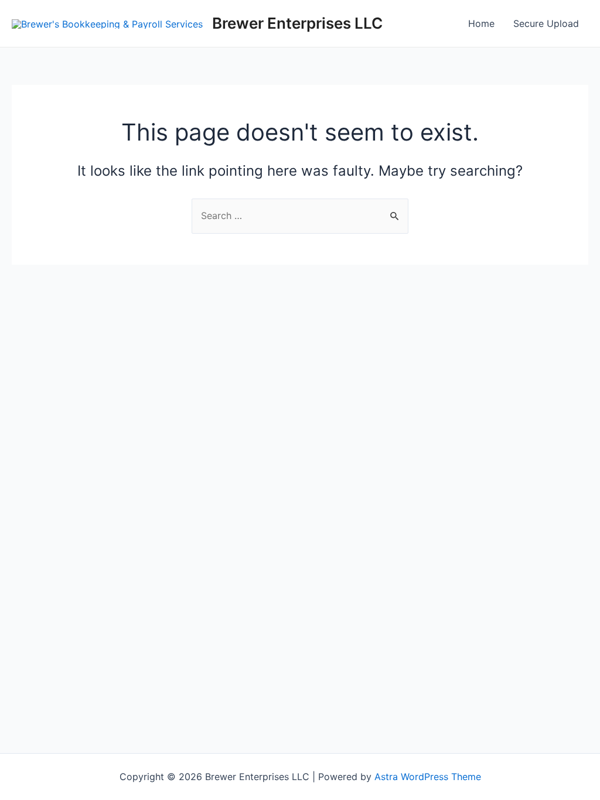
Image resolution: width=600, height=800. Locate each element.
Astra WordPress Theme (427, 776)
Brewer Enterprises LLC (297, 23)
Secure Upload (546, 23)
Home (481, 23)
